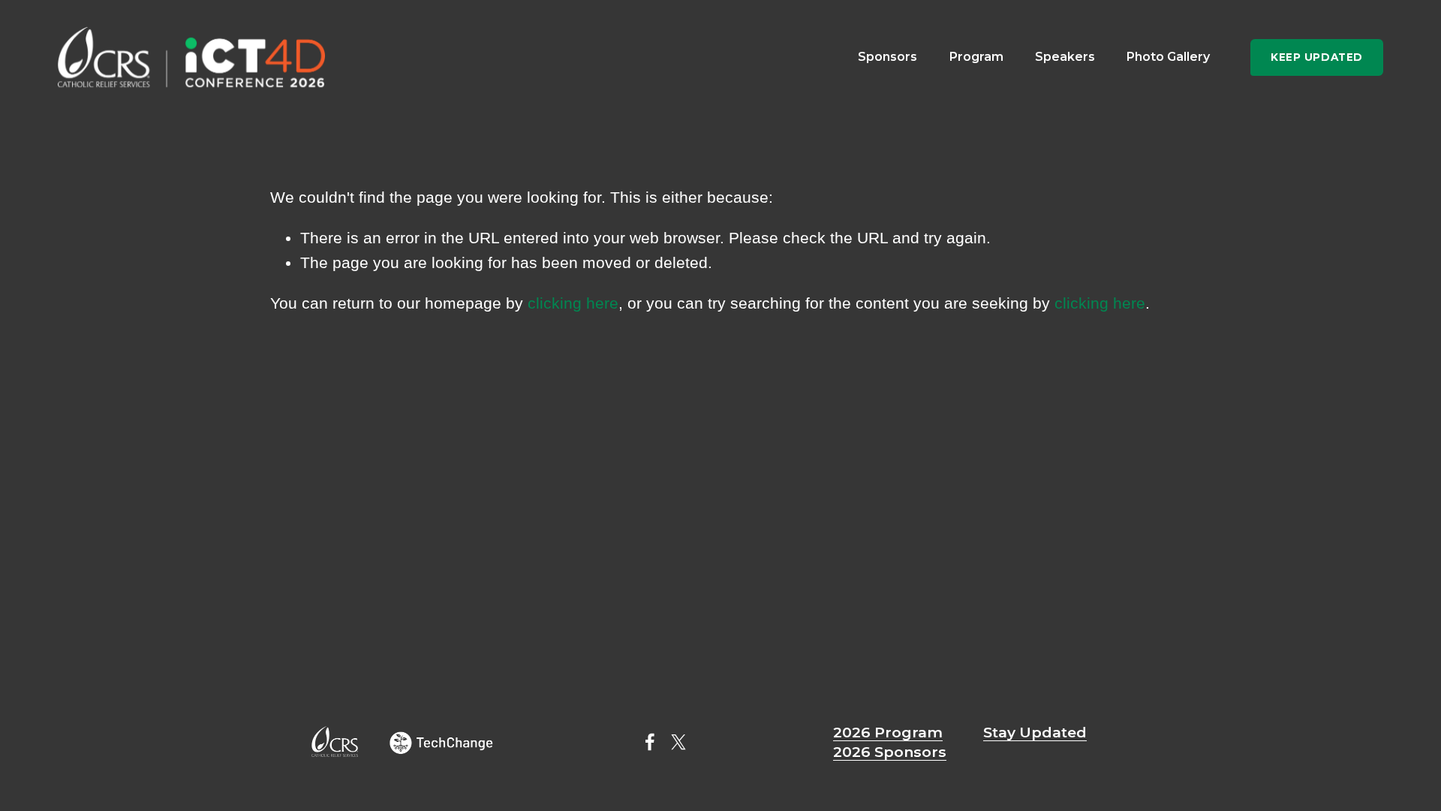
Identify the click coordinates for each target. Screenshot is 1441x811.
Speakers (1065, 57)
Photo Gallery (1168, 57)
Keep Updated (1317, 57)
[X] (678, 742)
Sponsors (887, 57)
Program (976, 57)
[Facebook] (650, 742)
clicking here (573, 303)
